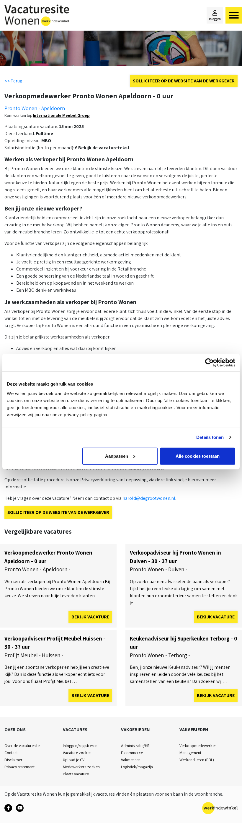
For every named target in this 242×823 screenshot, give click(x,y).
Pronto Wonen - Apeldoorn (34, 108)
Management (190, 752)
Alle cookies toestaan (198, 455)
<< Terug (13, 81)
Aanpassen (116, 455)
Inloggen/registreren (80, 745)
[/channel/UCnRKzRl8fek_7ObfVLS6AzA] (20, 808)
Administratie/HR (135, 745)
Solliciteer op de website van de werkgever (184, 81)
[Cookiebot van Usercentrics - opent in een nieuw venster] (209, 362)
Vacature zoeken (77, 752)
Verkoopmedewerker (197, 745)
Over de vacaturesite (22, 745)
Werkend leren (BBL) (196, 759)
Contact (11, 752)
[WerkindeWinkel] (8, 808)
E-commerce (132, 752)
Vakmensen (130, 759)
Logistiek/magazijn (137, 766)
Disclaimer (13, 759)
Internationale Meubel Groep (61, 115)
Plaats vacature (76, 773)
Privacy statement (19, 766)
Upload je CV (73, 759)
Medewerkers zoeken (81, 766)
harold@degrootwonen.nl (148, 498)
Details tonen (210, 437)
